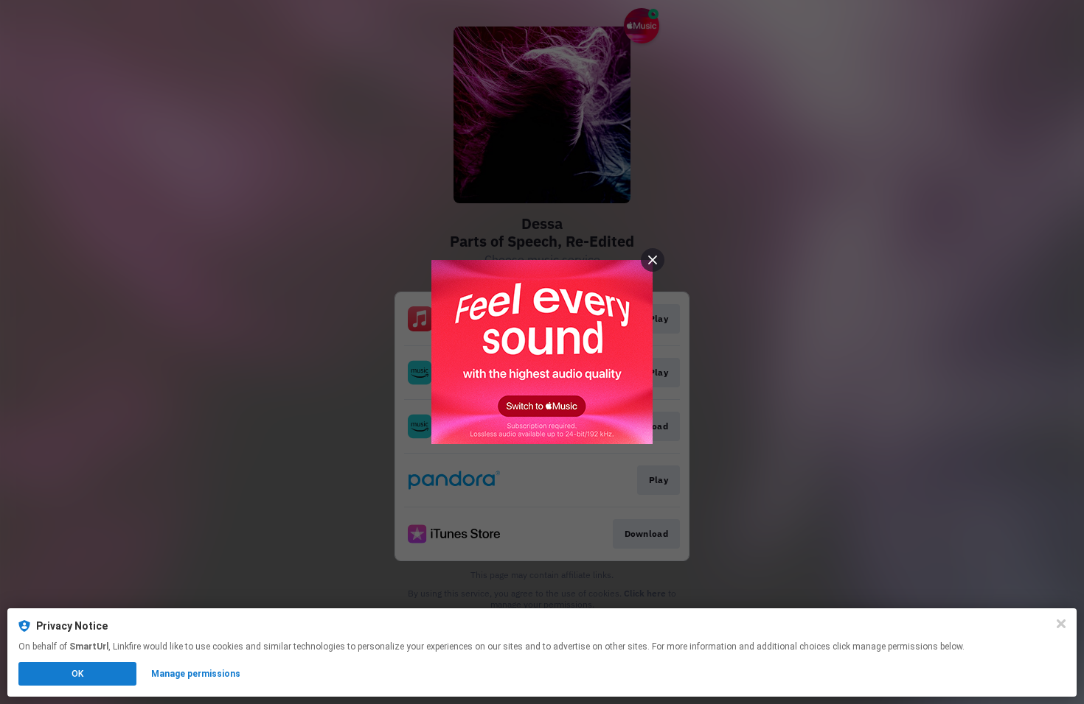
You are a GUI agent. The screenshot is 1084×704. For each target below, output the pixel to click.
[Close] (1061, 624)
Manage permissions (195, 674)
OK (77, 674)
